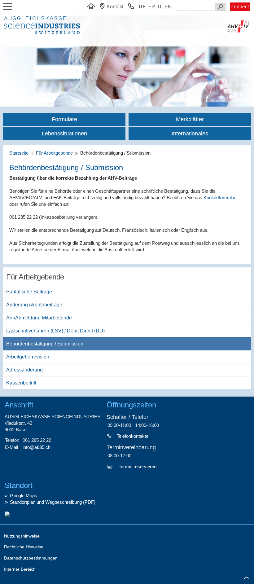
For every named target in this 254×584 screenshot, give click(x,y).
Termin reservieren (137, 466)
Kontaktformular (220, 197)
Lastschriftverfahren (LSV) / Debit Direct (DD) (55, 330)
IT (160, 6)
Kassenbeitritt (21, 382)
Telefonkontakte (132, 436)
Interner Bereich (20, 569)
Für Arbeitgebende (55, 153)
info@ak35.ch (36, 447)
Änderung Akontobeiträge (34, 304)
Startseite (20, 153)
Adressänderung (24, 369)
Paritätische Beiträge (29, 291)
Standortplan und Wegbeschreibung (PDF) (52, 502)
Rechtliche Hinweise (23, 546)
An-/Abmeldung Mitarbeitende (39, 317)
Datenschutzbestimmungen (31, 557)
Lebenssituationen (64, 133)
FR (151, 6)
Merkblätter (190, 119)
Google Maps (23, 495)
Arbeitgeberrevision (27, 356)
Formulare (64, 119)
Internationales (190, 133)
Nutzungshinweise (22, 536)
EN (168, 6)
